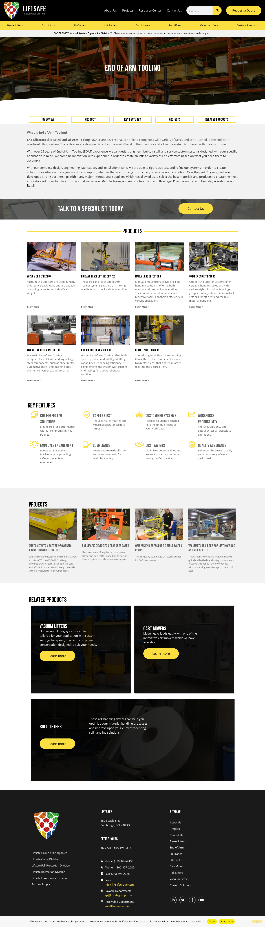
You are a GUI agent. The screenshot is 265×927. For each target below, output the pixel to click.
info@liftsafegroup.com (119, 884)
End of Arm (48, 25)
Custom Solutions (247, 25)
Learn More (33, 306)
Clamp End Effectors (147, 350)
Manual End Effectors (148, 276)
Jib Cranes (80, 25)
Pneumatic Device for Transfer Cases (105, 546)
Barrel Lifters (15, 25)
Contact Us (174, 10)
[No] (256, 921)
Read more (226, 921)
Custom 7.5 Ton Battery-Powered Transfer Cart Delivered (50, 548)
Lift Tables (110, 25)
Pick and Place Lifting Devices (98, 276)
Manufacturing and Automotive (122, 181)
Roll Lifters (175, 25)
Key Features (132, 119)
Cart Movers (143, 25)
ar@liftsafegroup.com (118, 906)
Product (90, 119)
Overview (48, 119)
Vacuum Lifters (209, 25)
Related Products (216, 119)
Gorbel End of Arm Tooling (96, 350)
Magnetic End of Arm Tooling (43, 350)
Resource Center (150, 10)
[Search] (217, 10)
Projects (127, 10)
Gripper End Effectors (202, 276)
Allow (212, 921)
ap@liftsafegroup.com (118, 895)
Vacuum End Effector (39, 276)
